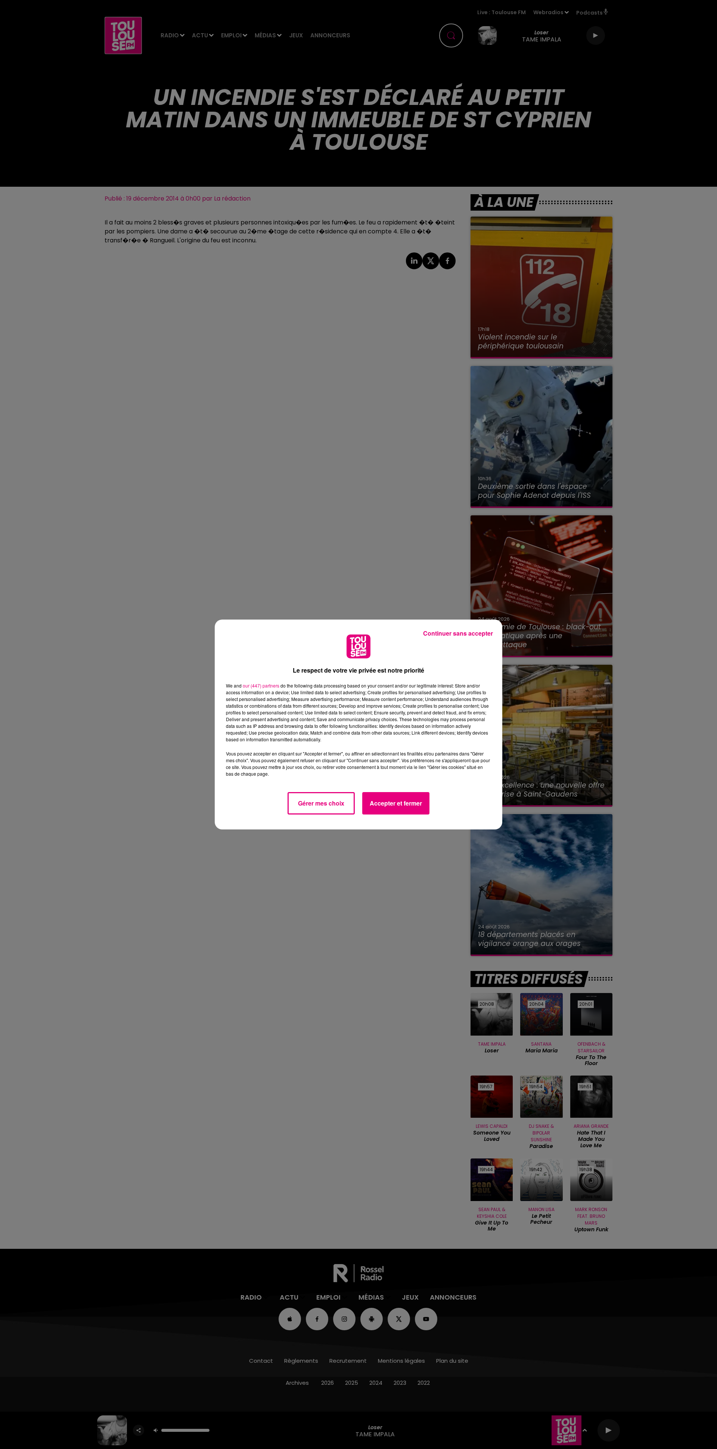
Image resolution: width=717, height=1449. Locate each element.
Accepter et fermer (396, 803)
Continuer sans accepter (458, 633)
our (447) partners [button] (261, 685)
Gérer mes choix (321, 803)
